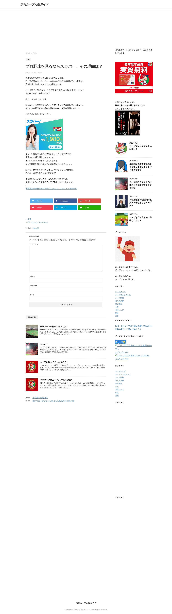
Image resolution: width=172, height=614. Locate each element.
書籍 (116, 313)
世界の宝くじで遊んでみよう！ (128, 329)
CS (29, 222)
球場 (116, 316)
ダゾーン (34, 222)
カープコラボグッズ (123, 295)
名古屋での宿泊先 (40, 398)
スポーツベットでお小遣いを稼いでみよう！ (134, 326)
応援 (29, 219)
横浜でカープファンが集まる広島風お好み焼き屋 (53, 401)
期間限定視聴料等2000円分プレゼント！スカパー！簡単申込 (51, 188)
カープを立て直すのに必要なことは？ (140, 218)
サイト (32, 295)
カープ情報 (119, 298)
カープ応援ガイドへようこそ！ (54, 362)
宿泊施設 (118, 304)
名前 (32, 276)
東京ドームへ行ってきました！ (54, 326)
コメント (34, 244)
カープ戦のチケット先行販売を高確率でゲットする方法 (140, 185)
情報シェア (119, 310)
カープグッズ (120, 292)
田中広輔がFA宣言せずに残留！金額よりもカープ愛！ (140, 203)
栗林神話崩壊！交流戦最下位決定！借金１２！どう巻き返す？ (140, 167)
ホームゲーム (43, 222)
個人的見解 (119, 301)
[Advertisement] (86, 29)
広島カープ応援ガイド (35, 4)
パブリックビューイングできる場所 (56, 380)
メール (33, 285)
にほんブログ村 (121, 352)
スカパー (44, 344)
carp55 (36, 228)
